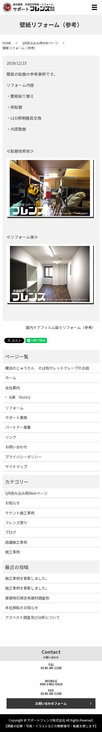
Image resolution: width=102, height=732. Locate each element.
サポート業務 (16, 417)
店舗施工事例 (16, 542)
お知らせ (12, 502)
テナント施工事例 (20, 512)
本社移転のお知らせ (21, 607)
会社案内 (12, 387)
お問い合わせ (16, 446)
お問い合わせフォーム (51, 703)
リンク (10, 437)
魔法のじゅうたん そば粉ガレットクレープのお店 (47, 368)
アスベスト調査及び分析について (32, 617)
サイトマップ (16, 466)
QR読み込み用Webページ (40, 43)
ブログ (10, 532)
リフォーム (14, 407)
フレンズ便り (16, 522)
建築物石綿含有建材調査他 (27, 598)
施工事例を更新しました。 (27, 578)
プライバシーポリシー (23, 456)
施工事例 (12, 551)
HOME (7, 43)
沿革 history (19, 397)
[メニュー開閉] (94, 7)
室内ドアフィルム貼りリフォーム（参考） (60, 327)
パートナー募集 (18, 427)
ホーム (10, 377)
